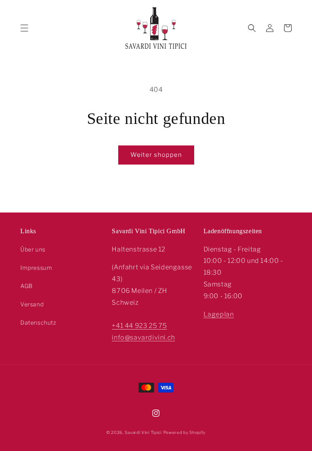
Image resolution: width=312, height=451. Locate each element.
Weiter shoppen (156, 154)
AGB (26, 285)
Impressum (36, 267)
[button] (24, 28)
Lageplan (219, 314)
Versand (31, 304)
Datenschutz (38, 322)
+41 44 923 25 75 (139, 326)
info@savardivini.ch (143, 337)
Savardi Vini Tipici (143, 432)
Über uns (33, 249)
